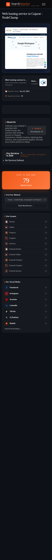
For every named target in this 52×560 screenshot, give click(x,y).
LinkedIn (13, 305)
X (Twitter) (14, 317)
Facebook (14, 287)
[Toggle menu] (43, 4)
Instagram (14, 293)
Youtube (13, 299)
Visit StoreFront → (26, 206)
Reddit (12, 323)
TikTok (13, 311)
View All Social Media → (13, 329)
